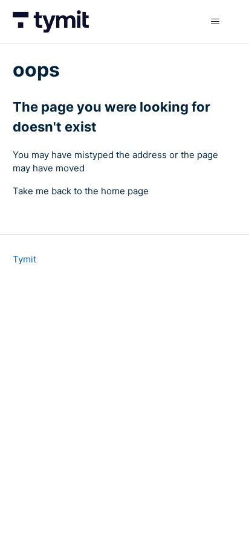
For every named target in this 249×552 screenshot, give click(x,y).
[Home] (51, 21)
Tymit (24, 259)
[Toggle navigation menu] (214, 21)
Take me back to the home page (81, 191)
